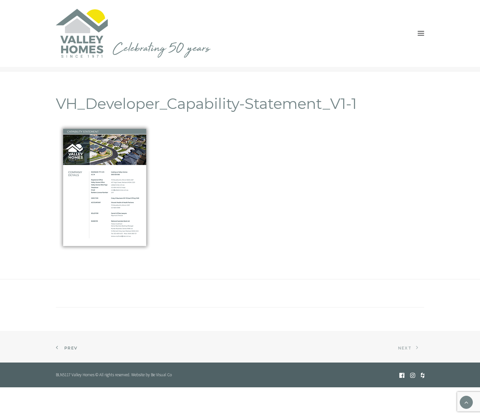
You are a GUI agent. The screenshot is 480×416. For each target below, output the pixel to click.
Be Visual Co (161, 375)
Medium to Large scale (332, 54)
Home (304, 54)
